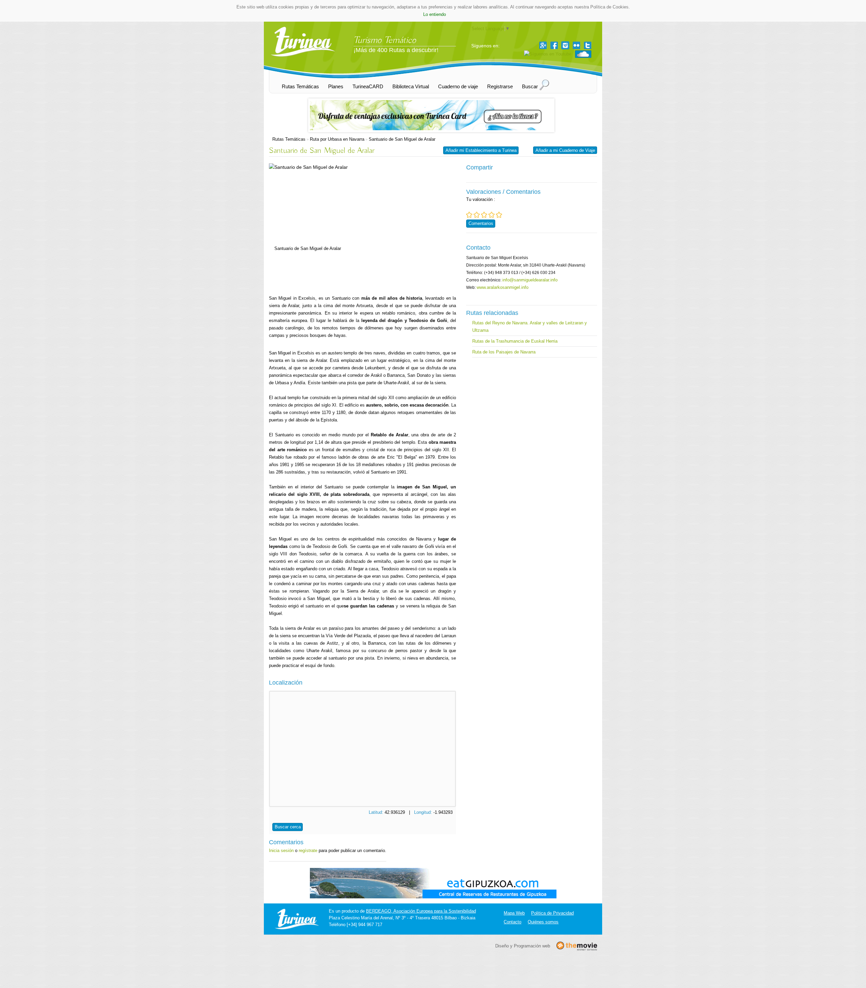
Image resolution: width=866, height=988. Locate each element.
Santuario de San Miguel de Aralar (402, 139)
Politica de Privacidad (552, 913)
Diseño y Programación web (522, 945)
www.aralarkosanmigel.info (502, 287)
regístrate (308, 850)
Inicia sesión (281, 850)
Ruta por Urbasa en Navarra (337, 139)
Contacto (512, 921)
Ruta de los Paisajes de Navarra (503, 351)
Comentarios (481, 223)
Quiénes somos (543, 921)
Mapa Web (514, 913)
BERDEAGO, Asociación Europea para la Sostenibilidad (421, 911)
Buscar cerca (288, 826)
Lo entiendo (434, 14)
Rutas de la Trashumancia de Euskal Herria (514, 341)
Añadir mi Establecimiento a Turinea (481, 150)
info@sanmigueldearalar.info (529, 279)
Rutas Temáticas (288, 139)
